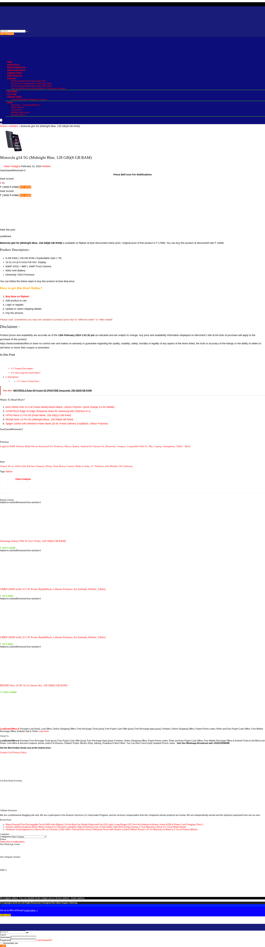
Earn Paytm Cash (14, 75)
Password (5, 940)
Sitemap (73, 903)
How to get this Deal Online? (27, 373)
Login (3, 946)
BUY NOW (25, 187)
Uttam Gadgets (12, 166)
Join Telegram (7, 34)
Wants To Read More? (30, 381)
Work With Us (13, 64)
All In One (11, 94)
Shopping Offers (14, 97)
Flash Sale (11, 78)
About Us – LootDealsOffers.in (26, 105)
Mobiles (13, 126)
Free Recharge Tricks (16, 67)
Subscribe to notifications (12, 842)
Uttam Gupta (61, 903)
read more (44, 731)
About (10, 102)
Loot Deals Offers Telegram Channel (29, 99)
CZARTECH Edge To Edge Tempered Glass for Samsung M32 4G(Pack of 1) (48, 411)
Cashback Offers (14, 73)
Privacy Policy (18, 115)
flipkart (9, 471)
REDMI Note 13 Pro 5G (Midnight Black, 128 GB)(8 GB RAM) (39, 419)
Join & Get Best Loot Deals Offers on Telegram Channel (38, 88)
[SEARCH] (27, 31)
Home (9, 62)
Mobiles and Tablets (16, 70)
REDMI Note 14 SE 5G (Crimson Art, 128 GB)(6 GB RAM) (33, 685)
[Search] (1, 123)
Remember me (10, 943)
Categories (5, 836)
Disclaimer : (13, 377)
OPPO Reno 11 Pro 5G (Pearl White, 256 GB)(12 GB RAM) (38, 415)
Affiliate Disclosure (20, 112)
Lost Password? (44, 940)
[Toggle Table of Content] (2, 361)
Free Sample (12, 91)
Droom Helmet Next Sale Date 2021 (28, 81)
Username (5, 937)
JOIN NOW (5, 915)
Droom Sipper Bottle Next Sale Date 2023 (31, 86)
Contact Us (16, 110)
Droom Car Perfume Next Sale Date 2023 (31, 83)
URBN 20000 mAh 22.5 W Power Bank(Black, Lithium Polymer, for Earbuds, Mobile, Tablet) (53, 589)
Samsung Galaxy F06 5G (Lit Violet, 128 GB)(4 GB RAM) (33, 540)
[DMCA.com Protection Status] (20, 776)
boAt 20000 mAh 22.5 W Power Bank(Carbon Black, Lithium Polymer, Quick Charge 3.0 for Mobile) (60, 407)
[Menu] (1, 120)
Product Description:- (24, 368)
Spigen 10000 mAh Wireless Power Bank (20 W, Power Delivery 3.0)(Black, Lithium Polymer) (57, 423)
